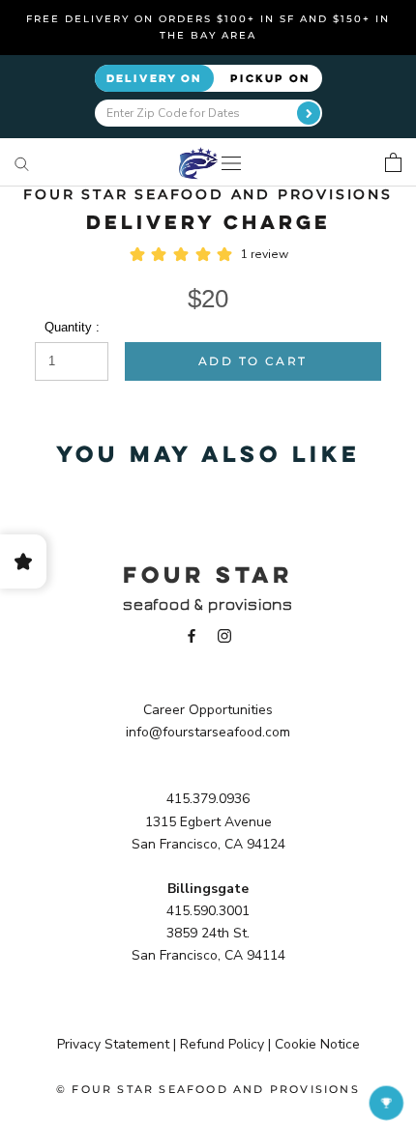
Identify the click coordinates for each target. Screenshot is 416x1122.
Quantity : (72, 327)
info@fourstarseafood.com (208, 732)
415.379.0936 (208, 799)
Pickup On (270, 78)
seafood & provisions (208, 604)
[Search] (22, 163)
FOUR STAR (208, 574)
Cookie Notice (317, 1044)
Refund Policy (222, 1044)
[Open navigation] (231, 163)
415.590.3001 (208, 911)
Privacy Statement (113, 1044)
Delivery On (154, 78)
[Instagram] (224, 635)
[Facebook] (191, 635)
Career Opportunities (208, 710)
